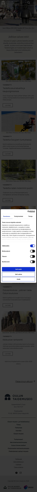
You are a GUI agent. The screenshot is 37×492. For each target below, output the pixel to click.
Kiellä (18, 279)
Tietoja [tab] (30, 216)
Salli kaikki (18, 269)
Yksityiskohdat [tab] (18, 216)
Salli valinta (18, 274)
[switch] (32, 251)
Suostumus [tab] (6, 216)
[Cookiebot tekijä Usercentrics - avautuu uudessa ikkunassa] (27, 211)
